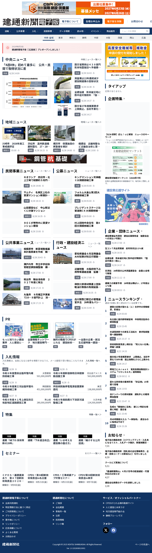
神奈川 (72, 37)
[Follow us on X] (106, 530)
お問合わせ (137, 21)
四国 (120, 37)
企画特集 (115, 98)
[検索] (147, 31)
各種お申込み (93, 21)
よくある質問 (10, 532)
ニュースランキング (124, 299)
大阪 (108, 37)
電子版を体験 (114, 21)
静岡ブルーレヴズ (112, 515)
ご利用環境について (13, 511)
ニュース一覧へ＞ (42, 170)
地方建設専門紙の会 (114, 511)
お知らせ (115, 435)
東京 (60, 37)
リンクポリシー (11, 523)
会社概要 (58, 507)
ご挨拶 (57, 503)
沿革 (56, 515)
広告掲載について (12, 528)
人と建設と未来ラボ (114, 507)
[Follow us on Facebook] (114, 530)
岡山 (132, 37)
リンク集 (58, 523)
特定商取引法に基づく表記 (16, 507)
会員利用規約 (10, 503)
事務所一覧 (59, 511)
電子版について (70, 21)
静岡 (84, 37)
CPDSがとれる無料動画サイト (118, 503)
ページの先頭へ (142, 544)
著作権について (11, 519)
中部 (96, 37)
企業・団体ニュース (124, 231)
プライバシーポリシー (14, 515)
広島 (144, 37)
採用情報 (58, 519)
